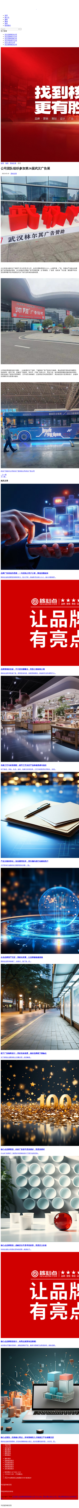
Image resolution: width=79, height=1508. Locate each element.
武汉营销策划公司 (11, 44)
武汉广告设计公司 (7, 471)
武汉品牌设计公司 (11, 36)
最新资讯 (8, 1453)
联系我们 (8, 25)
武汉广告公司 (30, 471)
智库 (6, 23)
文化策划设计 (9, 1468)
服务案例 (8, 1449)
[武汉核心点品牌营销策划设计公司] (36, 8)
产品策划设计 (9, 1462)
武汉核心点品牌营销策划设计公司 (23, 1496)
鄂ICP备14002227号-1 (50, 1496)
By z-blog (39, 1496)
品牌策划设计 (9, 1460)
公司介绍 (8, 1447)
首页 (6, 15)
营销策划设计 (9, 1464)
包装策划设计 (9, 1466)
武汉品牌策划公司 (11, 34)
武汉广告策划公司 (19, 471)
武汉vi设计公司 (10, 42)
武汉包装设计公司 (11, 40)
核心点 (7, 17)
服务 (6, 19)
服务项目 (8, 1451)
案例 (6, 21)
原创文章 (13, 163)
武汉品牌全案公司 (11, 38)
